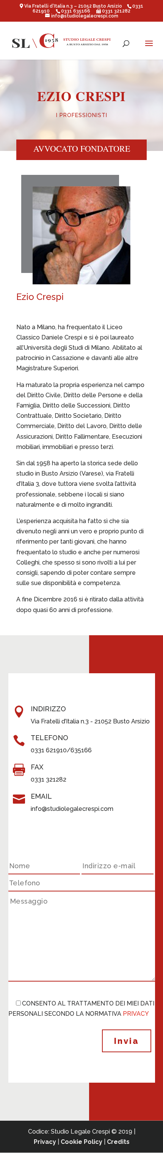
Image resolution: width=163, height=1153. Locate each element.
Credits (118, 1141)
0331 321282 (115, 11)
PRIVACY (136, 1013)
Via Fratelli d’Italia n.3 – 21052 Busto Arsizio (73, 6)
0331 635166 (75, 11)
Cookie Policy (81, 1141)
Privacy (45, 1141)
